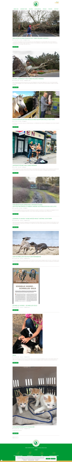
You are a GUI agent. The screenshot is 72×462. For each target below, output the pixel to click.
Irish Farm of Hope (18, 461)
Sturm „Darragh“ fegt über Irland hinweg (28, 78)
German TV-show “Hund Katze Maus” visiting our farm (32, 218)
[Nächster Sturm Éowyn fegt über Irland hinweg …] (36, 23)
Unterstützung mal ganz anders (25, 165)
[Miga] (28, 333)
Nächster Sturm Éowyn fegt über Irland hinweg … (31, 38)
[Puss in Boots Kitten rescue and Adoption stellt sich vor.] (36, 104)
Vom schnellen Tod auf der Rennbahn (27, 256)
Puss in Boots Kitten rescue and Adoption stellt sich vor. (34, 119)
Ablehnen (48, 458)
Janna (22, 80)
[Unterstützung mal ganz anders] (34, 147)
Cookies (58, 461)
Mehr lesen (15, 46)
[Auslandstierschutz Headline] (35, 395)
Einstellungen (1, 460)
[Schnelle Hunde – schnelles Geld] (26, 285)
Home (29, 80)
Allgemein (26, 80)
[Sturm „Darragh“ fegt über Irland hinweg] (36, 63)
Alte (29, 220)
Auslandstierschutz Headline (24, 427)
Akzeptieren (53, 458)
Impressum (49, 461)
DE (56, 1)
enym (22, 220)
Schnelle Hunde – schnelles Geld (25, 305)
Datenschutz (54, 461)
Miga (14, 355)
